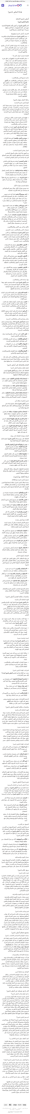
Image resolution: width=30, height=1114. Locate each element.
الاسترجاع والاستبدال (6, 1108)
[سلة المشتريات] (2, 5)
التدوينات (19, 1108)
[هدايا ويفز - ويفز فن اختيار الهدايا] (15, 5)
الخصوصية (18, 1109)
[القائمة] (28, 5)
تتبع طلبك (14, 1108)
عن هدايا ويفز (25, 1108)
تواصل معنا (12, 1109)
